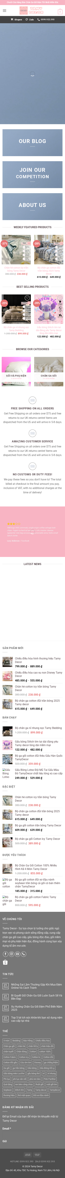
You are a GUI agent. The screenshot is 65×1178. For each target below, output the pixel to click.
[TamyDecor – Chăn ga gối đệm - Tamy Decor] (32, 10)
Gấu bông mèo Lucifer (14, 1073)
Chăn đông (21, 1051)
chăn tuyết (8, 1051)
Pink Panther (50, 1079)
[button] (4, 10)
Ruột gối (39, 1084)
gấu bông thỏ (34, 1073)
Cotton (33, 1051)
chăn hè (21, 1046)
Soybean (8, 1090)
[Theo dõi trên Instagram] (11, 954)
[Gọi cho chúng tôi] (23, 954)
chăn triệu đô (47, 1046)
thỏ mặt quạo (24, 1095)
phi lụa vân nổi (19, 1079)
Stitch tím (19, 1090)
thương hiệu (9, 1095)
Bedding (16, 1040)
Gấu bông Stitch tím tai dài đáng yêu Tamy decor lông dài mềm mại (49, 330)
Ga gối (7, 1068)
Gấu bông (32, 1068)
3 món (6, 1040)
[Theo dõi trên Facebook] (5, 954)
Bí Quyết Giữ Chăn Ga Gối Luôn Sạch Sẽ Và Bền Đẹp (36, 997)
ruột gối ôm (51, 1084)
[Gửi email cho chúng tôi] (17, 954)
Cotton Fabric (10, 1057)
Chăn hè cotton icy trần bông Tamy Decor (16, 269)
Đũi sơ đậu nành (41, 1095)
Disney (37, 1062)
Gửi (4, 1141)
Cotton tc (36, 1057)
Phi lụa (7, 1079)
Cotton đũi (48, 1057)
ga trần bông (18, 1068)
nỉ (43, 1073)
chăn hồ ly (33, 1046)
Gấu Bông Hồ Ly (47, 1068)
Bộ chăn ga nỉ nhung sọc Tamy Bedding (16, 329)
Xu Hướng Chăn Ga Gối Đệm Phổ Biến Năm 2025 (36, 1008)
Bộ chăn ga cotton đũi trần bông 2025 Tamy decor (49, 270)
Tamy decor (40, 1090)
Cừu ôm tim (25, 1062)
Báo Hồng (27, 1040)
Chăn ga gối (9, 1046)
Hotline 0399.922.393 (22, 1161)
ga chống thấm (51, 1062)
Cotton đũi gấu (10, 1062)
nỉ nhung (52, 1073)
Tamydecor (55, 1090)
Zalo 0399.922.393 (45, 1161)
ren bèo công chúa (23, 1084)
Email (6, 1128)
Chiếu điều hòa (43, 1040)
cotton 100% (45, 1051)
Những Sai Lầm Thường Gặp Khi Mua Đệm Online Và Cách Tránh (32, 619)
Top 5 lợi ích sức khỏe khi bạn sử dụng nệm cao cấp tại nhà (36, 1019)
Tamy (29, 1090)
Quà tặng (8, 1084)
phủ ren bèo (35, 1079)
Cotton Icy (24, 1057)
